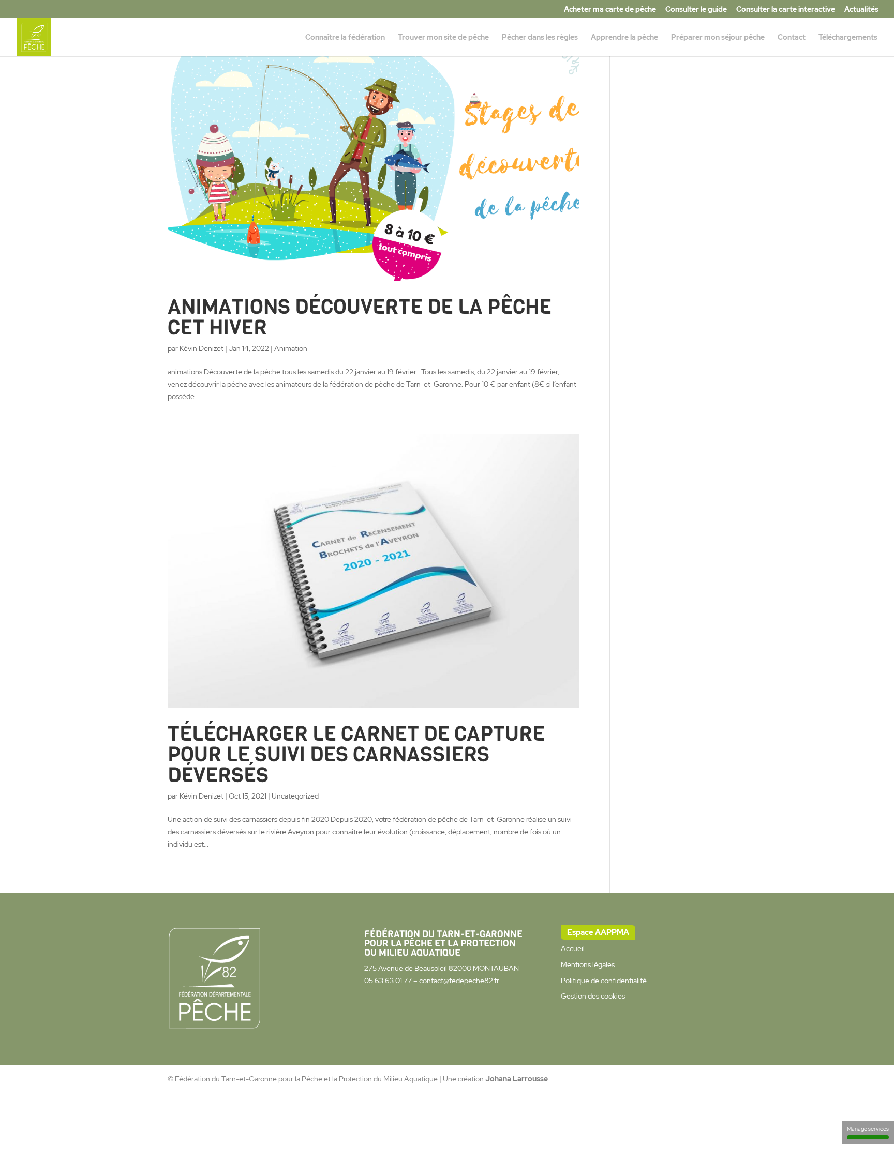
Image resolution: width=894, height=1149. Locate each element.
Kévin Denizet (202, 348)
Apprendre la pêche (624, 38)
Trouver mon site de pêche (443, 38)
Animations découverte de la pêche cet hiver (360, 317)
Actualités (861, 10)
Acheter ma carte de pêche (610, 10)
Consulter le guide (696, 10)
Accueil (573, 948)
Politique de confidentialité (604, 980)
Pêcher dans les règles (540, 38)
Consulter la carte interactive (785, 10)
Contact (792, 38)
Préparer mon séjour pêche (718, 38)
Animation (290, 348)
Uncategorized (295, 796)
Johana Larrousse (516, 1078)
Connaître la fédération (345, 38)
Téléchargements (847, 38)
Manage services (868, 1128)
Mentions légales (588, 964)
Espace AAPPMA (598, 932)
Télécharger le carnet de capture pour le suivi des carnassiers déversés (356, 754)
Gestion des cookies (593, 996)
